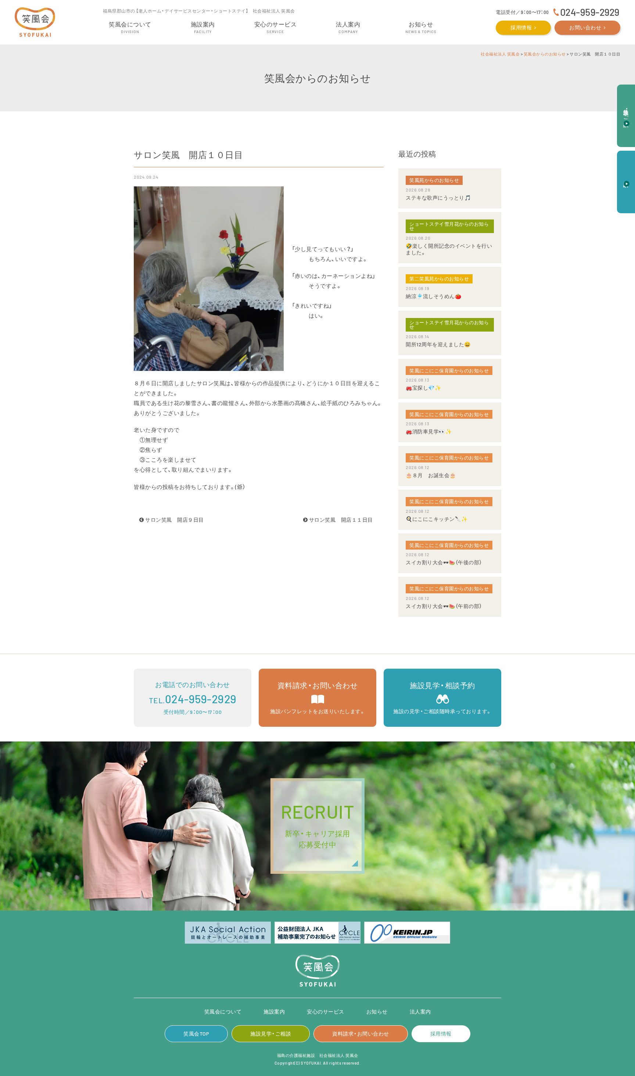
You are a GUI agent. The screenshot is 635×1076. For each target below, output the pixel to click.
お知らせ (377, 1011)
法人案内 (420, 1011)
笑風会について (223, 1011)
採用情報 (521, 27)
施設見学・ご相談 (270, 1033)
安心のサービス (325, 1011)
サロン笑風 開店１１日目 (343, 519)
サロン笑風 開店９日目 (174, 519)
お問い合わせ (585, 27)
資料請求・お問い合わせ (360, 1033)
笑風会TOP (196, 1033)
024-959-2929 (590, 12)
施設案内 (274, 1011)
